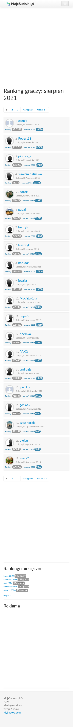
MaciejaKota (28, 298)
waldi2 (24, 458)
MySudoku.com (12, 713)
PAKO (24, 351)
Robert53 (24, 138)
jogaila (22, 280)
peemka (25, 334)
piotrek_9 (24, 156)
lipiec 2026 (9, 576)
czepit (22, 120)
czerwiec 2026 (10, 580)
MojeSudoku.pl (19, 3)
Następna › (28, 110)
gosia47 (25, 405)
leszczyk (24, 245)
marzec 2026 (10, 590)
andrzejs (25, 369)
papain (22, 209)
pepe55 (25, 316)
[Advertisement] (36, 45)
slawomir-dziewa (30, 174)
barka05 (24, 262)
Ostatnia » (42, 110)
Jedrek (23, 191)
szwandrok (27, 422)
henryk (23, 227)
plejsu (24, 440)
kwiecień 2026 (10, 587)
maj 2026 (8, 583)
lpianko (25, 387)
